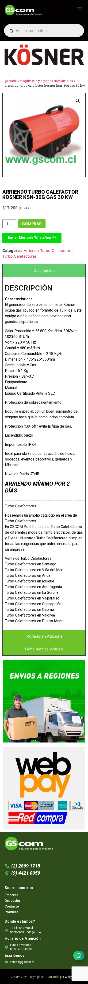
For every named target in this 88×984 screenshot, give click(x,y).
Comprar (32, 223)
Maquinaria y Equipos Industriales (46, 81)
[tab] (44, 270)
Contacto (12, 906)
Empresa (12, 895)
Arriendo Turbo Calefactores (49, 250)
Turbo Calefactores (19, 256)
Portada (11, 81)
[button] (79, 9)
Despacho (12, 901)
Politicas (12, 912)
